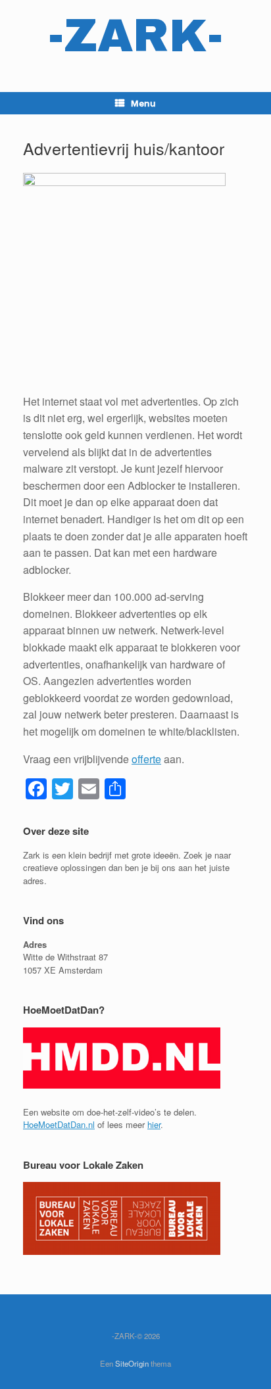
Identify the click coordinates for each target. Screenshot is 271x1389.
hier (153, 1124)
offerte (146, 758)
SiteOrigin (132, 1363)
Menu (143, 103)
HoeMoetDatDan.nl (59, 1124)
